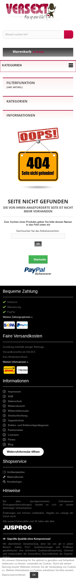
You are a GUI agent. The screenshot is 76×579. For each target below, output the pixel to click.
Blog (9, 444)
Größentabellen (15, 472)
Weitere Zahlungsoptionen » (17, 317)
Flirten (10, 439)
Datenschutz (14, 401)
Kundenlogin (14, 481)
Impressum (13, 391)
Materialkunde (14, 477)
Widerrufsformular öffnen (23, 451)
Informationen (20, 115)
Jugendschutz (15, 420)
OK (34, 574)
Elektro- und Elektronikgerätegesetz (27, 425)
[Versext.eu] (38, 12)
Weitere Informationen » (15, 362)
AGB (9, 396)
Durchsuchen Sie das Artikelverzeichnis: (38, 231)
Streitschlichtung (16, 415)
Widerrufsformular (17, 410)
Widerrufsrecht (15, 406)
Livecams (12, 434)
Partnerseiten (14, 430)
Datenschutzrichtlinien (13, 574)
